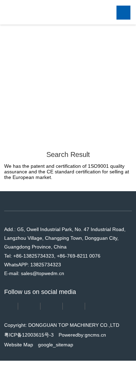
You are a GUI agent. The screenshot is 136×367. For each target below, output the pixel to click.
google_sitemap (55, 353)
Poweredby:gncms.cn (82, 343)
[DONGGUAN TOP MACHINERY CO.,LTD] (37, 12)
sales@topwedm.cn (42, 282)
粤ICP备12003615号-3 (29, 343)
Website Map (18, 353)
